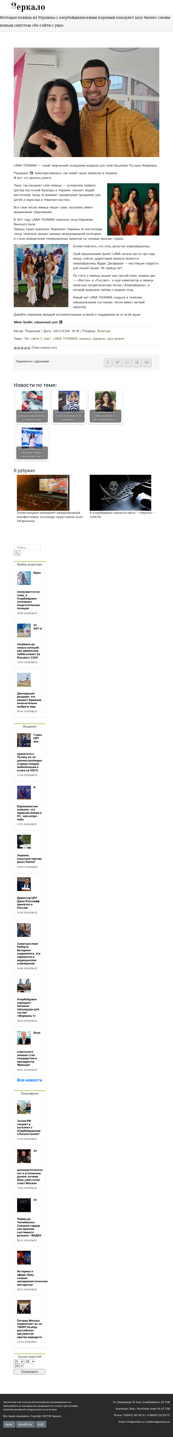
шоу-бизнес (116, 338)
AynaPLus (25, 1424)
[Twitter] (117, 362)
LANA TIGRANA (65, 338)
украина (99, 338)
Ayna (8, 1424)
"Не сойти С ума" (37, 338)
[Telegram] (136, 362)
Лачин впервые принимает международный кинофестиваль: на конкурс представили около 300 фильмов (50, 517)
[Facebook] (107, 362)
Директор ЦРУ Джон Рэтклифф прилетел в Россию (28, 902)
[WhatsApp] (127, 362)
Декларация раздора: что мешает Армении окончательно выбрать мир (29, 700)
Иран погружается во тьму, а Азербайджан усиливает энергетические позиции (29, 590)
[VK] (146, 362)
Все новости (29, 1080)
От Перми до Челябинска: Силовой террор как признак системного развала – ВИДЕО (29, 1217)
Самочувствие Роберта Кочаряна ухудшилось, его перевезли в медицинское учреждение (29, 953)
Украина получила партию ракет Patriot (29, 859)
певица (85, 338)
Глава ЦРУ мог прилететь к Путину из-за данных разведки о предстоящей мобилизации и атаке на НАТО (29, 752)
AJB (40, 1424)
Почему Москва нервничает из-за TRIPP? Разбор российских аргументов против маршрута (29, 1329)
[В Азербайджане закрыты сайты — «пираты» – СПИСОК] (120, 492)
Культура (104, 331)
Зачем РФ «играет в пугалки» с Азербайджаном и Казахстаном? (29, 1127)
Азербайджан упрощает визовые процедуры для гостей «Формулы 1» (28, 1007)
